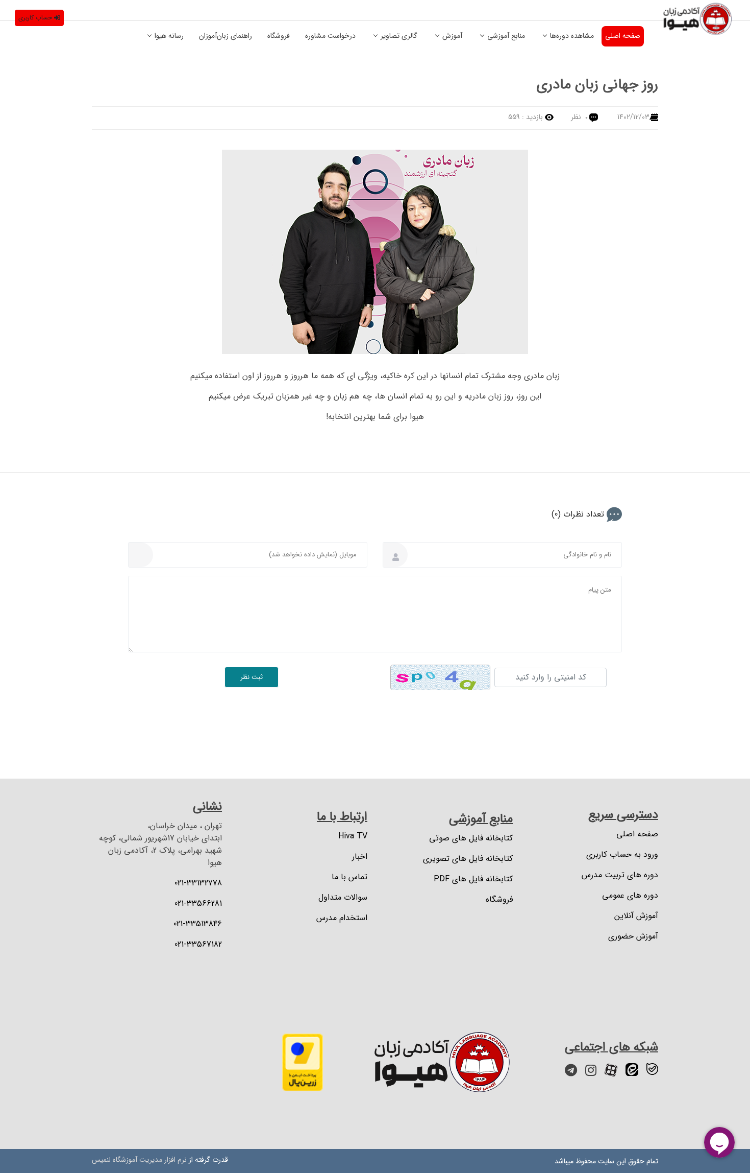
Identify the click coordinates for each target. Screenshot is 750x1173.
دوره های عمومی (630, 895)
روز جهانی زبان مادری (597, 85)
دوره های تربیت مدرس (620, 875)
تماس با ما (349, 877)
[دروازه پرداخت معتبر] (302, 1061)
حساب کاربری (35, 17)
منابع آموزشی (506, 35)
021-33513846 (197, 924)
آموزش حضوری (633, 936)
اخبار (359, 857)
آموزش (452, 35)
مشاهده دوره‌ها (572, 35)
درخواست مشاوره (330, 35)
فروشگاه (278, 35)
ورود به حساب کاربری (622, 855)
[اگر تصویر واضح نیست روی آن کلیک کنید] (440, 677)
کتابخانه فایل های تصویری (468, 859)
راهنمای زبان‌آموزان (225, 35)
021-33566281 (198, 904)
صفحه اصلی (622, 35)
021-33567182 (198, 945)
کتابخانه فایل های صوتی (471, 838)
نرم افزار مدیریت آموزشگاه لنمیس (139, 1159)
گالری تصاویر (399, 35)
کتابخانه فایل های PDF (473, 879)
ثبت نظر (251, 677)
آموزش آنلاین (636, 916)
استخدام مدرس (341, 918)
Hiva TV (352, 836)
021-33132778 (198, 883)
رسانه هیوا (169, 35)
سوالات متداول (342, 898)
